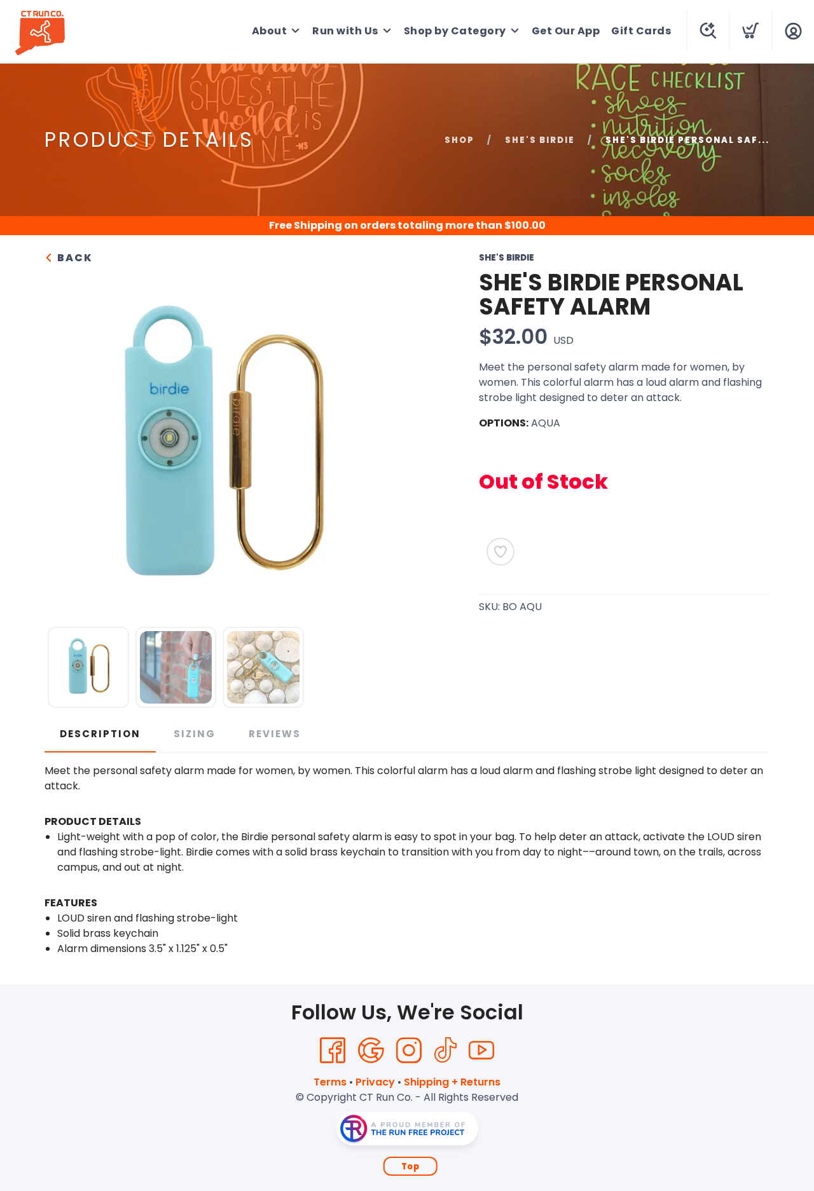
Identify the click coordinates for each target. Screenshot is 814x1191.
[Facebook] (333, 1050)
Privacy (375, 1082)
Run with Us (345, 31)
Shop (459, 140)
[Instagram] (409, 1050)
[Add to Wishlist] (500, 552)
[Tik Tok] (445, 1050)
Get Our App (566, 31)
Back (73, 257)
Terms (330, 1082)
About (269, 31)
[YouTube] (481, 1050)
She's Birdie (540, 140)
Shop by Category (455, 31)
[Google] (371, 1050)
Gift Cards (641, 31)
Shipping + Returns (452, 1082)
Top (410, 1166)
